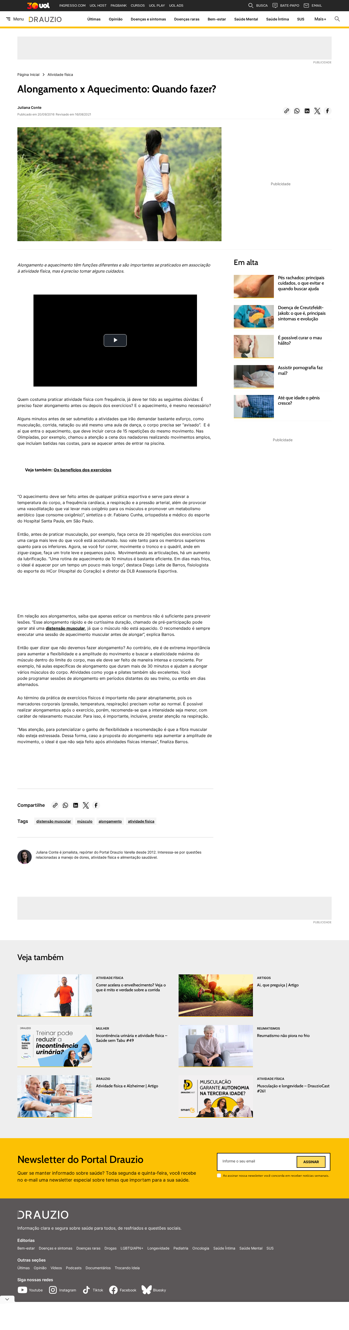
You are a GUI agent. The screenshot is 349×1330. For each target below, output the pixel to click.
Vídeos (56, 1268)
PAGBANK (119, 5)
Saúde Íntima (277, 19)
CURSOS (138, 5)
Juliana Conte (29, 107)
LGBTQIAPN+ (132, 1248)
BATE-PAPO (289, 5)
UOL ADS (176, 5)
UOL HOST (98, 5)
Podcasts (74, 1268)
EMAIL (317, 5)
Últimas (94, 19)
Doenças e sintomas (148, 19)
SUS (300, 19)
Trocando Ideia (127, 1268)
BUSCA (262, 5)
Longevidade (158, 1248)
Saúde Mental (246, 19)
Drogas (110, 1248)
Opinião (116, 19)
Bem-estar (217, 19)
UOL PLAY (157, 5)
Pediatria (180, 1248)
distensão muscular (65, 628)
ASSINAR (311, 1162)
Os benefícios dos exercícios (82, 469)
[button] (287, 111)
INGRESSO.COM (72, 5)
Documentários (98, 1268)
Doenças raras (187, 19)
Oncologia (200, 1248)
